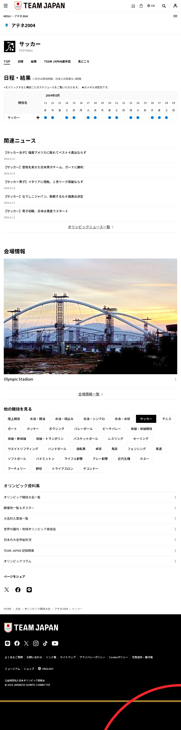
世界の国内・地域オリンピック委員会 (30, 529)
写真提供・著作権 (142, 657)
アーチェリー (17, 468)
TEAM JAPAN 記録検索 (19, 550)
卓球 (98, 448)
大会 (18, 609)
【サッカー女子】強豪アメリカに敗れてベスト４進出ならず (45, 152)
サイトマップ (68, 657)
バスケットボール (86, 438)
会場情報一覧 (88, 393)
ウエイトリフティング (23, 448)
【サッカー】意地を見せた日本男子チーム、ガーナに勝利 (43, 167)
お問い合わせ (34, 657)
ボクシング (56, 428)
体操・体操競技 (141, 428)
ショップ (29, 669)
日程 (20, 61)
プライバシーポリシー (92, 657)
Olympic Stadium (18, 379)
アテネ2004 (61, 609)
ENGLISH (47, 669)
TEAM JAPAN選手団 (57, 61)
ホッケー (33, 428)
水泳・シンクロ (94, 418)
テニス (166, 418)
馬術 (114, 448)
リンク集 (51, 657)
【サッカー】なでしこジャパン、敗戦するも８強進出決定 (43, 196)
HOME (7, 609)
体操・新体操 (17, 438)
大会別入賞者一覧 (16, 518)
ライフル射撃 (73, 458)
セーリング (140, 438)
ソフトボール (17, 458)
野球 (39, 468)
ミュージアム (12, 669)
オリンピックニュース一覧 (89, 226)
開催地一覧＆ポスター (19, 507)
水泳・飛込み (64, 418)
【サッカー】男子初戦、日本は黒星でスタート (36, 211)
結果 (34, 61)
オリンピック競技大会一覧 (22, 497)
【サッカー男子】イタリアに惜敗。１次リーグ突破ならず (43, 181)
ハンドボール (57, 448)
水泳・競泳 (37, 418)
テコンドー (91, 468)
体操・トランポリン (50, 438)
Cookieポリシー (118, 657)
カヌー (144, 458)
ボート (12, 428)
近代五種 (124, 458)
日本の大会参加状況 (17, 539)
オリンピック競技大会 (37, 609)
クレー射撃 (100, 458)
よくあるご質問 (14, 657)
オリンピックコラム (17, 561)
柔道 (159, 448)
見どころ (83, 61)
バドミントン (45, 458)
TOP (7, 61)
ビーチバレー (112, 428)
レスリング (115, 438)
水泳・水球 (122, 418)
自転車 (81, 448)
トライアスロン (62, 468)
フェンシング (137, 448)
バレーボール (83, 428)
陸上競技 (14, 418)
